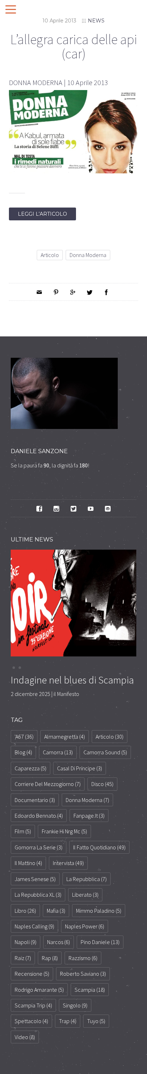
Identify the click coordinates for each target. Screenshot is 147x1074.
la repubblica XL (38, 894)
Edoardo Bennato (39, 815)
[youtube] (90, 508)
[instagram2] (56, 508)
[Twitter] (89, 292)
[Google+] (72, 292)
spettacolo (31, 1021)
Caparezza (30, 768)
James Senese (35, 878)
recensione (32, 973)
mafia (56, 910)
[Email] (39, 292)
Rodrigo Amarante (39, 989)
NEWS (96, 20)
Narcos (58, 941)
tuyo (96, 1021)
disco (102, 783)
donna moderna (88, 254)
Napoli (25, 941)
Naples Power (84, 926)
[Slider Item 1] (20, 667)
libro (25, 910)
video (25, 1037)
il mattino (28, 862)
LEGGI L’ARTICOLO (42, 214)
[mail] (107, 508)
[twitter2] (73, 508)
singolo (75, 1005)
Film (23, 831)
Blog (23, 752)
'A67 (24, 736)
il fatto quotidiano (99, 847)
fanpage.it (89, 815)
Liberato (85, 894)
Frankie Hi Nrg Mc (64, 831)
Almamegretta (64, 736)
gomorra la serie (38, 847)
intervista (68, 862)
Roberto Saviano (83, 973)
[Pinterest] (56, 292)
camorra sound (105, 752)
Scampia (90, 989)
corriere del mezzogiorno (48, 783)
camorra (58, 752)
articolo (50, 254)
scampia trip (33, 1005)
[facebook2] (39, 508)
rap (50, 958)
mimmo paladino (98, 910)
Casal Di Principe (79, 768)
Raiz (23, 958)
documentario (35, 799)
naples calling (34, 926)
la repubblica (86, 878)
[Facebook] (106, 292)
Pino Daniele (100, 941)
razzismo (83, 958)
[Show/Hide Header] (10, 10)
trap (67, 1021)
